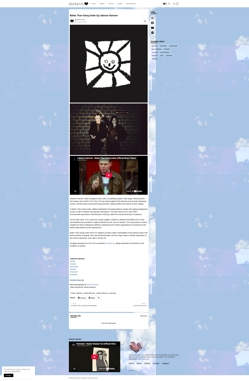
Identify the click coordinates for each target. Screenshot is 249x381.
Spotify (119, 3)
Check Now (14, 371)
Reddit (93, 298)
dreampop (163, 46)
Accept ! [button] (8, 375)
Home (94, 3)
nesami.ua (111, 243)
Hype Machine (131, 3)
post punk (112, 293)
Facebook (74, 272)
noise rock (155, 52)
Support (165, 363)
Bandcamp (74, 267)
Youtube (73, 264)
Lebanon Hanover (102, 293)
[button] (165, 4)
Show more (143, 316)
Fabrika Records (77, 280)
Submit (102, 3)
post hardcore (165, 52)
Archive (111, 3)
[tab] (94, 3)
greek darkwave (156, 49)
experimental (173, 46)
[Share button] (98, 298)
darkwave (79, 293)
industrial (167, 49)
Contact (156, 363)
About (139, 363)
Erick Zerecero (92, 285)
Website (73, 269)
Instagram (74, 274)
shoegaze (169, 55)
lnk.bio (132, 370)
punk (161, 55)
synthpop (154, 58)
